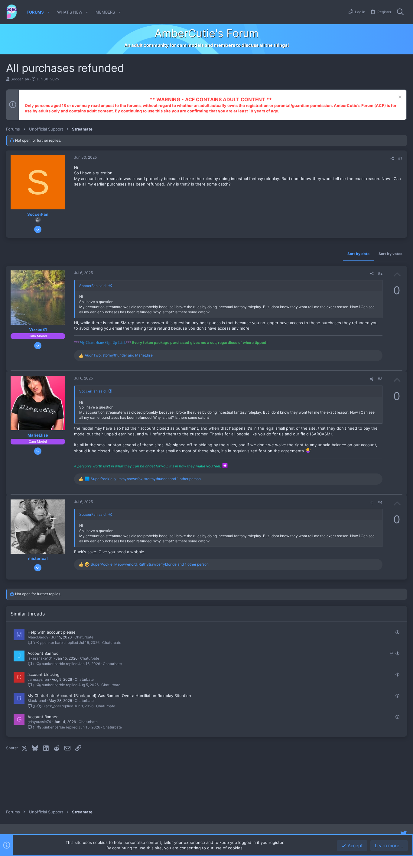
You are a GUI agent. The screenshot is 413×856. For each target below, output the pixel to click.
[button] (48, 12)
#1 (400, 158)
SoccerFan (20, 79)
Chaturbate (83, 637)
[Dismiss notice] (399, 98)
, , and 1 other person (146, 478)
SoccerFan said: (92, 285)
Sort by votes (390, 253)
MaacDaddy (38, 637)
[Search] (400, 12)
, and (119, 355)
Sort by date (358, 253)
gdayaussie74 (39, 721)
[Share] (392, 158)
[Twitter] (403, 833)
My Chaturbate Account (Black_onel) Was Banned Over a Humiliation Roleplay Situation (109, 695)
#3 (380, 378)
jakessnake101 (40, 658)
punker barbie (54, 642)
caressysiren (38, 679)
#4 (380, 502)
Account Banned (43, 653)
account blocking (44, 674)
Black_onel (37, 700)
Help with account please (52, 632)
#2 (380, 273)
